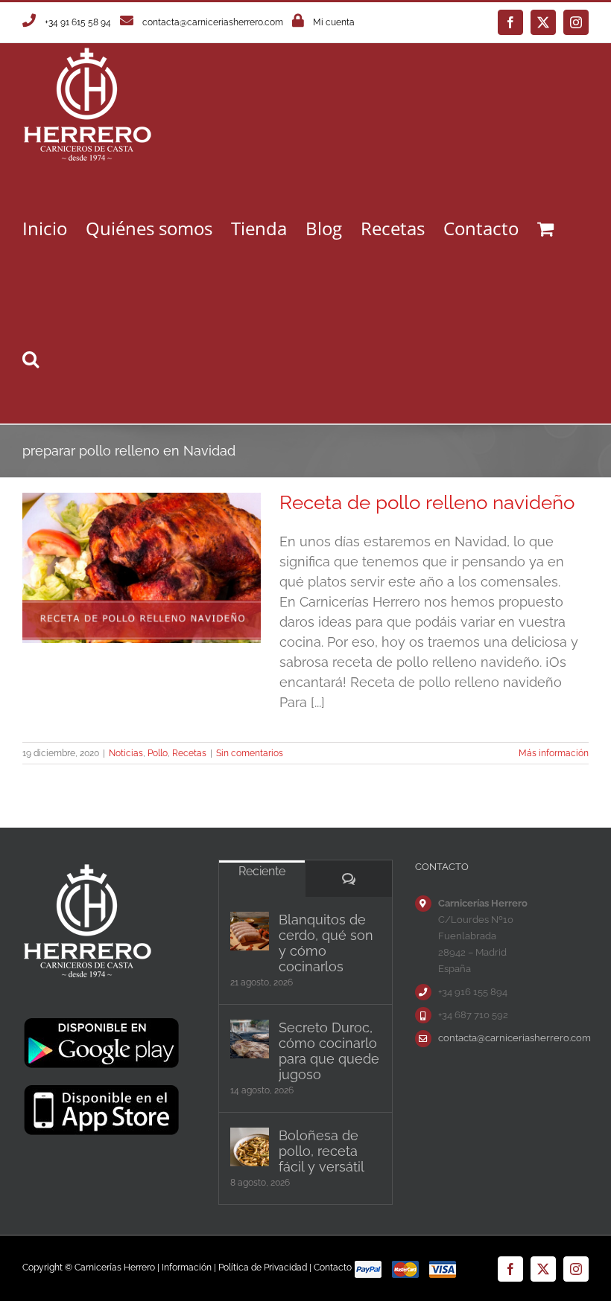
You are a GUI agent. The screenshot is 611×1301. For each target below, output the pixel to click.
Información (187, 1267)
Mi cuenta (334, 22)
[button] (30, 358)
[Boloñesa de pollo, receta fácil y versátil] (249, 1147)
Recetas (189, 753)
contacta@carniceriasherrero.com (212, 22)
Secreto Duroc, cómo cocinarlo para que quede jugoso (329, 1051)
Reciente (261, 871)
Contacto (333, 1267)
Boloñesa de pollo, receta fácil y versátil (321, 1151)
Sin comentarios (249, 753)
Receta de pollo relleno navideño (426, 502)
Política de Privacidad (262, 1267)
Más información (554, 753)
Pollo (158, 753)
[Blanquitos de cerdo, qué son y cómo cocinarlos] (249, 931)
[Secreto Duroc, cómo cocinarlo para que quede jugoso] (249, 1039)
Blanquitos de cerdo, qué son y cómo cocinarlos (326, 943)
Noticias (126, 753)
